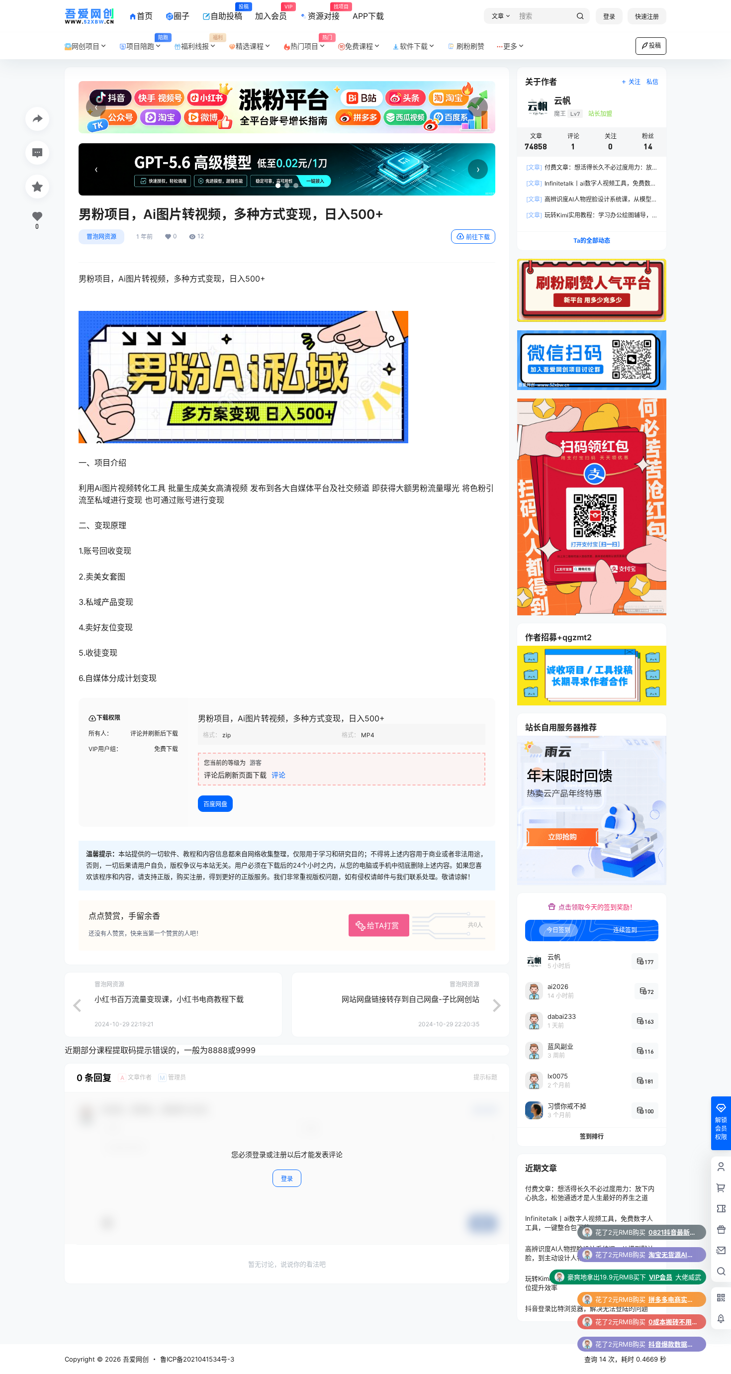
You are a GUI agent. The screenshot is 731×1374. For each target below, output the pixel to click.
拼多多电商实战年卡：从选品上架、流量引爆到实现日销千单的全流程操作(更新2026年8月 (673, 1255)
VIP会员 (660, 1232)
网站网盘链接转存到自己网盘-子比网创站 (410, 999)
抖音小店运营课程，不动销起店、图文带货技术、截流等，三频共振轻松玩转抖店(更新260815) (673, 1344)
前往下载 (478, 237)
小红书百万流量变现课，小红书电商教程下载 (169, 999)
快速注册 (647, 16)
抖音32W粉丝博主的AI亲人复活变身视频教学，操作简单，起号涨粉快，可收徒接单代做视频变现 (673, 1322)
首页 (145, 16)
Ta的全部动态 (591, 240)
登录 (609, 16)
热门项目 (311, 42)
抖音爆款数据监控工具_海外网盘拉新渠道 (673, 1299)
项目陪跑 (147, 42)
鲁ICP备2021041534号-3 (197, 1359)
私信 (652, 82)
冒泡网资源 (101, 236)
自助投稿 (226, 12)
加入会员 (271, 12)
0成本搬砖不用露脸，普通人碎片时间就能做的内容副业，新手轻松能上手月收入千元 (673, 1277)
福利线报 (202, 42)
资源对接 (324, 12)
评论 (278, 775)
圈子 (181, 16)
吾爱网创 (135, 1359)
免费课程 (359, 46)
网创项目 (85, 46)
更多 (510, 46)
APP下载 (368, 16)
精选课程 (250, 46)
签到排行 (592, 1136)
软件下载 (414, 46)
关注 (634, 82)
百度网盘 (215, 804)
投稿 (655, 45)
